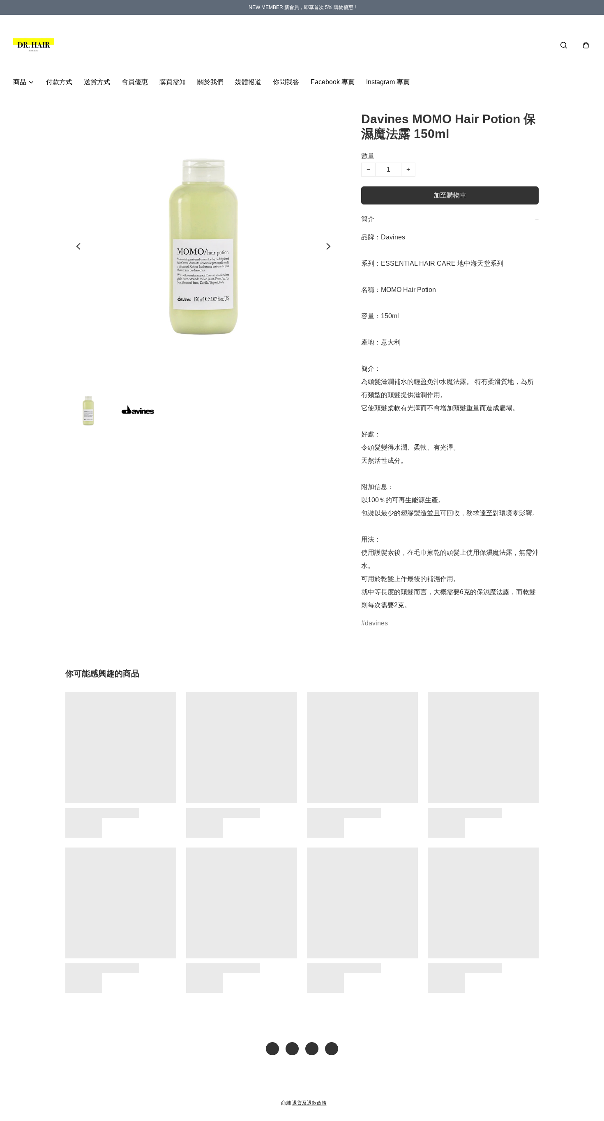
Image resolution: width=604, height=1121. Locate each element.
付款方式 (59, 81)
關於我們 (210, 81)
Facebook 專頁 (333, 81)
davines (376, 623)
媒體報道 (248, 81)
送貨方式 (97, 81)
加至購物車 (449, 195)
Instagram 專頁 (388, 81)
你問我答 (286, 81)
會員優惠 (135, 81)
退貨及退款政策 (309, 1103)
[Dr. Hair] (33, 45)
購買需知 (172, 81)
